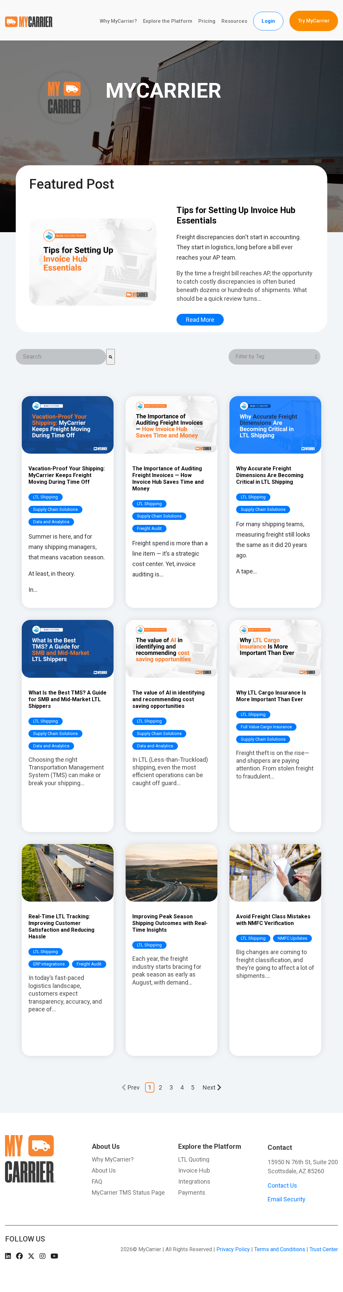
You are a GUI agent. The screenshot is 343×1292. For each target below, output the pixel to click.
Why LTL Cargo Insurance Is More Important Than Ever (271, 696)
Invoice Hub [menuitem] (194, 1171)
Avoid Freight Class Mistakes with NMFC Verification (273, 919)
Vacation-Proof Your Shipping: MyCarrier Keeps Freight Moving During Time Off (66, 475)
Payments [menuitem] (191, 1193)
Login (268, 21)
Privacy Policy (233, 1249)
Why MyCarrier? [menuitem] (113, 1160)
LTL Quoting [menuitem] (193, 1160)
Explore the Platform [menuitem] (209, 1146)
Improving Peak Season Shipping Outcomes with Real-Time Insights (170, 923)
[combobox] (61, 357)
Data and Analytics (51, 521)
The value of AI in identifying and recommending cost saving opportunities (168, 699)
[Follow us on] (8, 1256)
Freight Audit (149, 528)
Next (209, 1087)
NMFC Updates (292, 938)
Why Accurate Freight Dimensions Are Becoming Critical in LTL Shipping (269, 475)
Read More (200, 319)
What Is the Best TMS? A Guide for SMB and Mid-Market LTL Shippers (67, 699)
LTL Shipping (45, 496)
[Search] (110, 357)
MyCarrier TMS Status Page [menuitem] (128, 1193)
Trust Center (324, 1249)
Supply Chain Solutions (55, 509)
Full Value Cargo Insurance (266, 726)
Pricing (206, 21)
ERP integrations (49, 963)
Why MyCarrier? (118, 21)
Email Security (286, 1199)
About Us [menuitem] (106, 1146)
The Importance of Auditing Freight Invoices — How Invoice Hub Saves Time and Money (168, 478)
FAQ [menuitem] (97, 1182)
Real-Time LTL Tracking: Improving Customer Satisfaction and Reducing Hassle (61, 926)
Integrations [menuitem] (194, 1182)
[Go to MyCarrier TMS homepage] (30, 1179)
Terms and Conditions (279, 1249)
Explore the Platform (167, 21)
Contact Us (282, 1185)
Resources (234, 21)
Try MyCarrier (314, 21)
